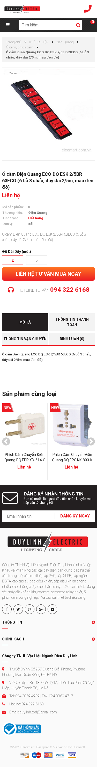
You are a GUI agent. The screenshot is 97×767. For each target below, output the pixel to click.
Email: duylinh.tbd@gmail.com (33, 712)
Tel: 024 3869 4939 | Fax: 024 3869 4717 (41, 696)
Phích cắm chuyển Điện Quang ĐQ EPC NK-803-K (60, 457)
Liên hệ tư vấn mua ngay (48, 274)
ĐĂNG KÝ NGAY (75, 516)
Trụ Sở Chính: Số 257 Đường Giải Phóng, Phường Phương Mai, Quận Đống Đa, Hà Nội (43, 672)
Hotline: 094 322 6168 (26, 704)
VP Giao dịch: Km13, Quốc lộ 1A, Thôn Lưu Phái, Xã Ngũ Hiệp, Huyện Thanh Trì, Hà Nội (48, 685)
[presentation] (6, 442)
